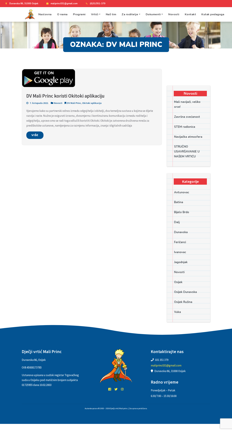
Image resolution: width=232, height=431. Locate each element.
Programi (79, 14)
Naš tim (111, 14)
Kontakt (190, 14)
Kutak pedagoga (212, 14)
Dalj (177, 222)
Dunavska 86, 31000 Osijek (23, 3)
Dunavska (181, 232)
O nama (62, 14)
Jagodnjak (181, 262)
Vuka (177, 312)
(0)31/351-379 (97, 3)
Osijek (178, 282)
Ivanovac (180, 252)
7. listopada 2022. (39, 103)
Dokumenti (153, 14)
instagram (122, 389)
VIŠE (34, 135)
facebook (110, 389)
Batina (178, 202)
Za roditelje (130, 14)
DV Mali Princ (74, 103)
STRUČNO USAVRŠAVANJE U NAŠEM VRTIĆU (187, 151)
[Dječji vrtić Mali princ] (30, 14)
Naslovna (45, 14)
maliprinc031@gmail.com (64, 3)
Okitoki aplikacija (92, 103)
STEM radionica (184, 127)
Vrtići (94, 14)
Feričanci (180, 242)
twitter (116, 389)
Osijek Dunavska (185, 292)
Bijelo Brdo (181, 212)
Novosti (173, 14)
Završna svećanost (187, 117)
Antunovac (181, 192)
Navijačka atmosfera (188, 137)
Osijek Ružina (183, 302)
